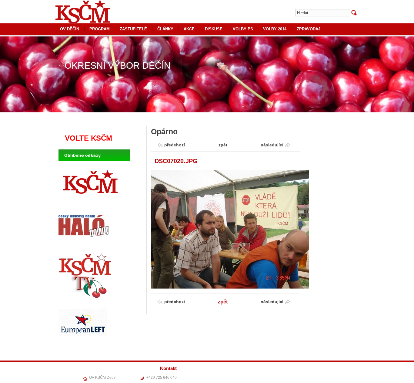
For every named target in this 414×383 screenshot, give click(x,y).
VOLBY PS (243, 29)
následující (272, 144)
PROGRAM (99, 29)
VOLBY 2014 (274, 29)
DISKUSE (213, 29)
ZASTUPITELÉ (133, 29)
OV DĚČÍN (69, 29)
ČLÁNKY (165, 29)
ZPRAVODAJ (308, 29)
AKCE (189, 29)
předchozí (174, 144)
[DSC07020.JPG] (230, 287)
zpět (223, 144)
